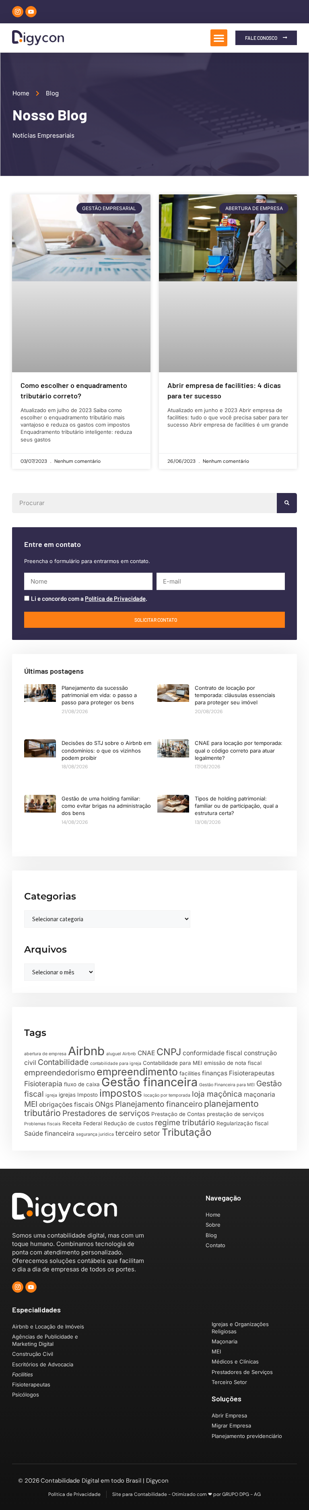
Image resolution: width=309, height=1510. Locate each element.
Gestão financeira (149, 1082)
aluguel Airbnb (121, 1053)
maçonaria (259, 1094)
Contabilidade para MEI (172, 1063)
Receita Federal (82, 1123)
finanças (214, 1073)
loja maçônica (217, 1094)
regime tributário (185, 1122)
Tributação (187, 1132)
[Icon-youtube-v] (31, 11)
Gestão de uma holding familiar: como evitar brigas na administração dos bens (106, 805)
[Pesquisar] (287, 503)
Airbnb (86, 1051)
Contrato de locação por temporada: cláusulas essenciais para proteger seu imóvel (235, 695)
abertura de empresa (45, 1053)
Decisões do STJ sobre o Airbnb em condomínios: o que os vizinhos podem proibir (106, 750)
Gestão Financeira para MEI (227, 1084)
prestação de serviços (235, 1114)
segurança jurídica (95, 1134)
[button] (218, 37)
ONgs (104, 1104)
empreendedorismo (59, 1072)
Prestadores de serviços (106, 1113)
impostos (120, 1093)
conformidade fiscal (212, 1053)
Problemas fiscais (42, 1123)
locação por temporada (167, 1095)
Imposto (87, 1094)
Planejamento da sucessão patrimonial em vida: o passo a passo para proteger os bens (99, 695)
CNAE (146, 1053)
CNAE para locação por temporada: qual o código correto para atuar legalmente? (238, 750)
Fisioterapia (43, 1083)
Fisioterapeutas (251, 1073)
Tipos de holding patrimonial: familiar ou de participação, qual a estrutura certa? (236, 805)
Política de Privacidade (115, 598)
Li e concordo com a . (89, 598)
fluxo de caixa (82, 1084)
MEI (30, 1104)
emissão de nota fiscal (233, 1063)
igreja (51, 1095)
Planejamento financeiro (158, 1104)
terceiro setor (137, 1133)
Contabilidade (63, 1062)
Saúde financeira (49, 1133)
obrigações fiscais (66, 1104)
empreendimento (137, 1072)
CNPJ (169, 1052)
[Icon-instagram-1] (17, 11)
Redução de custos (128, 1123)
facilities (189, 1073)
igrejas (67, 1094)
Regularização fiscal (242, 1123)
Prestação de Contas (178, 1114)
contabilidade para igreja (115, 1063)
